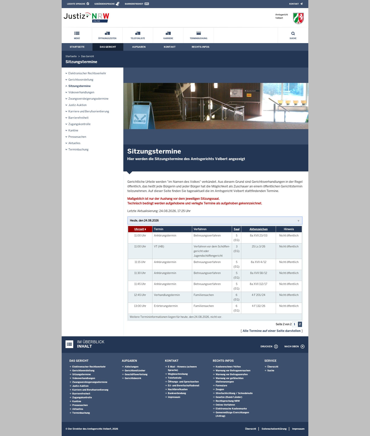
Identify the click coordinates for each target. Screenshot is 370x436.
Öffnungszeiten (107, 38)
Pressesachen (77, 137)
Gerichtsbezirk (133, 378)
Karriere (168, 38)
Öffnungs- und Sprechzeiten (183, 381)
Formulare (221, 385)
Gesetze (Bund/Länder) (229, 397)
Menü (77, 38)
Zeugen (220, 389)
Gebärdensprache (104, 4)
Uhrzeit (139, 229)
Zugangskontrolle (79, 124)
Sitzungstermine (79, 86)
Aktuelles (74, 143)
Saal (237, 229)
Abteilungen (131, 366)
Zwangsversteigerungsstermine (88, 98)
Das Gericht (108, 46)
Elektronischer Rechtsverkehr (87, 73)
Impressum (174, 397)
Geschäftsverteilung (136, 374)
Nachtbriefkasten (178, 389)
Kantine (73, 130)
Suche (293, 38)
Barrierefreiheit (134, 4)
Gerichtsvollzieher (135, 370)
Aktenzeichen (259, 229)
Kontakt (294, 4)
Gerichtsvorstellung (80, 79)
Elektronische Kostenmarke (231, 408)
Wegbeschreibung (178, 374)
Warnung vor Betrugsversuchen (233, 370)
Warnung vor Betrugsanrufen (232, 374)
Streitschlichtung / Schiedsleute (234, 393)
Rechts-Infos (200, 46)
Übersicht (272, 366)
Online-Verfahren (225, 404)
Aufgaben (138, 46)
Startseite (77, 46)
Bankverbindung (177, 393)
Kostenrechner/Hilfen (228, 366)
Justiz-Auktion (77, 105)
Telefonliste (138, 38)
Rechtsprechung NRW (228, 401)
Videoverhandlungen (81, 92)
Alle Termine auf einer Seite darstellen (272, 331)
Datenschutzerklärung (274, 428)
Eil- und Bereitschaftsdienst (183, 385)
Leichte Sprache (76, 4)
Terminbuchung (198, 38)
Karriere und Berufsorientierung (88, 111)
